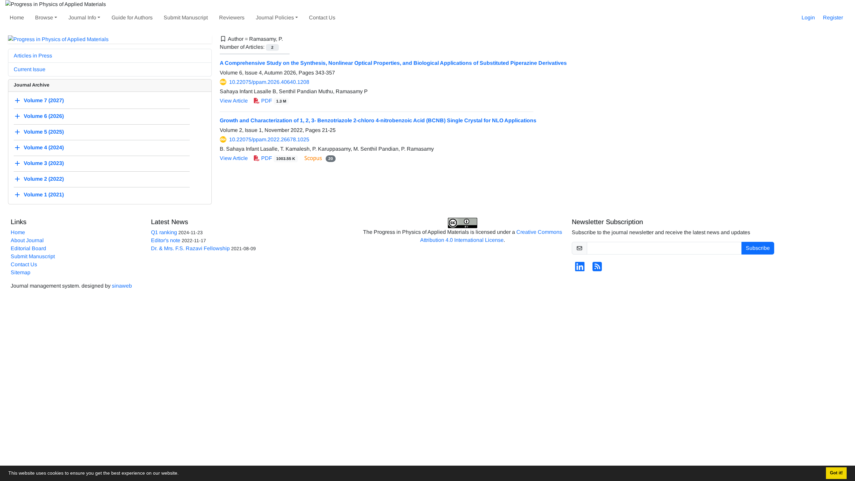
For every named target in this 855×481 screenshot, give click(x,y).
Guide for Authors (132, 17)
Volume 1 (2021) (44, 195)
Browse (44, 17)
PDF (273, 101)
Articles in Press (33, 55)
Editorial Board (28, 248)
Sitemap (20, 272)
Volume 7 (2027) (44, 101)
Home (17, 17)
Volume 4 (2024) (44, 148)
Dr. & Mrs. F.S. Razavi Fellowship (190, 248)
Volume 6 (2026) (44, 116)
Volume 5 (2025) (44, 132)
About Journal (27, 240)
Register (833, 17)
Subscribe (758, 248)
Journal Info (82, 17)
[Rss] (597, 269)
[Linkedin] (580, 269)
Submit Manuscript (186, 17)
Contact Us (322, 17)
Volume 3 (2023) (44, 163)
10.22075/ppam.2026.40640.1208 (269, 82)
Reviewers (231, 17)
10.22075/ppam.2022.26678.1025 (269, 139)
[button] (181, 474)
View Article (234, 101)
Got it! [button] (836, 473)
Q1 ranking (164, 232)
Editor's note (165, 240)
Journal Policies (275, 17)
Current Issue (29, 69)
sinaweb (122, 286)
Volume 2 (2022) (44, 179)
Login (808, 17)
